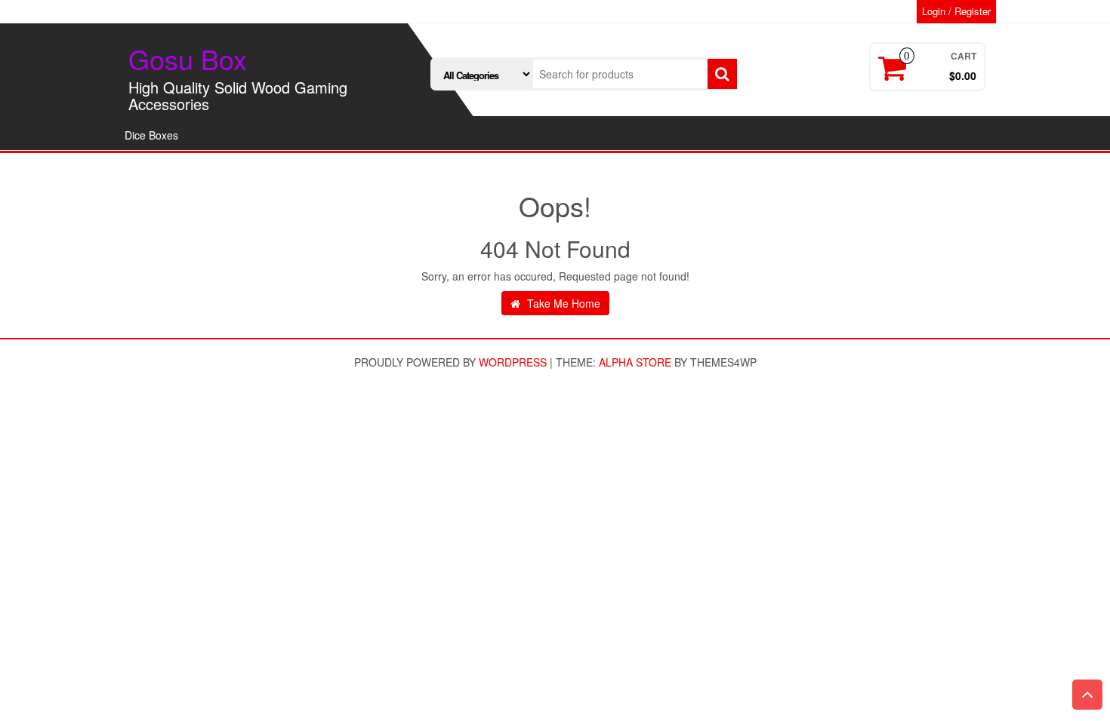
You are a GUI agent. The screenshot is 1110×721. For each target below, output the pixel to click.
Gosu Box (187, 58)
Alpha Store (635, 362)
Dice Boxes (151, 135)
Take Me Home (562, 303)
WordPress (513, 362)
